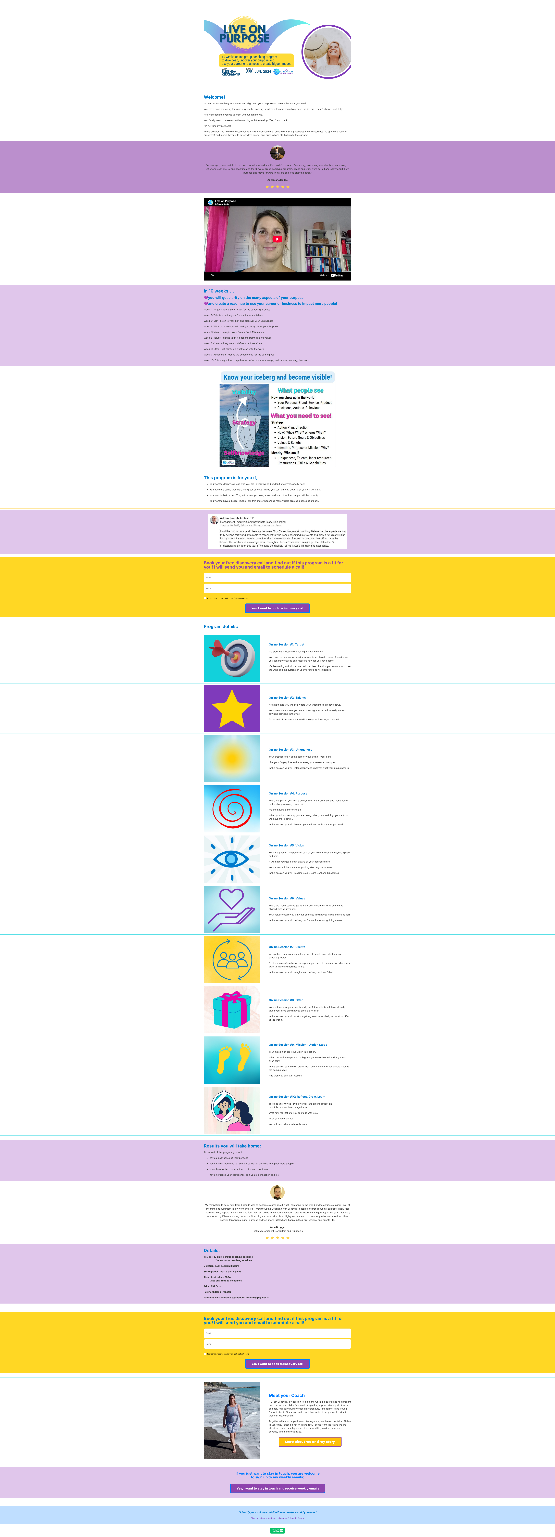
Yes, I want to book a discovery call (277, 608)
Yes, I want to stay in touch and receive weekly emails (277, 1488)
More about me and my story (310, 1441)
